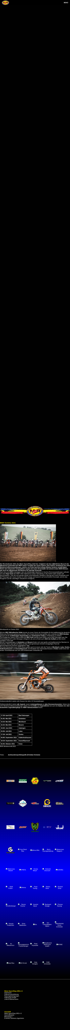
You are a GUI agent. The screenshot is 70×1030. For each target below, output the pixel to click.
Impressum (7, 992)
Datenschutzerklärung (11, 994)
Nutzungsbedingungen (11, 996)
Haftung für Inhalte (10, 997)
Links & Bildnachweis (11, 999)
